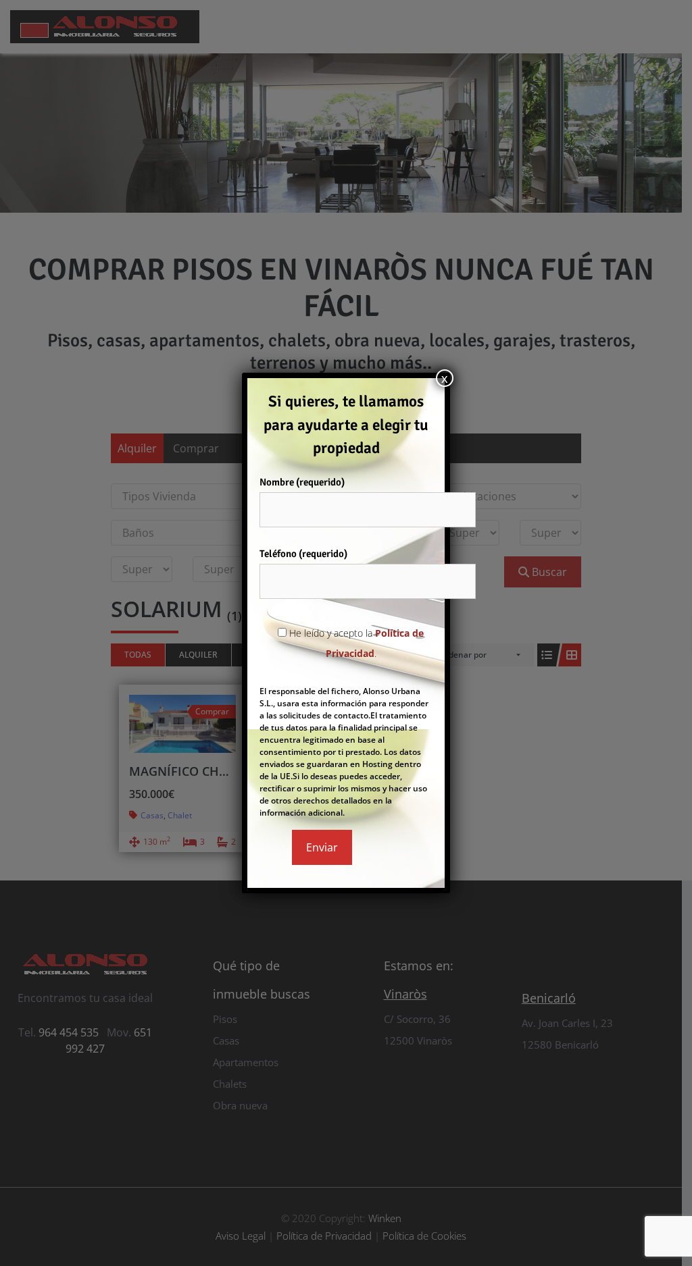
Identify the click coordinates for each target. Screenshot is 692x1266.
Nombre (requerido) (302, 482)
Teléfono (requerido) (303, 554)
